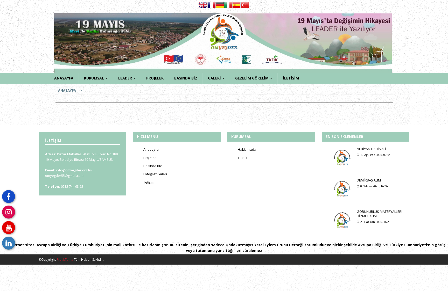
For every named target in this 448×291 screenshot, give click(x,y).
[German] (220, 6)
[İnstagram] (8, 212)
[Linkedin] (8, 243)
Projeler (149, 157)
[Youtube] (8, 227)
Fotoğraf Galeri (155, 174)
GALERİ (214, 78)
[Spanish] (236, 6)
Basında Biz (152, 165)
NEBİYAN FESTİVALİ (371, 149)
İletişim (148, 182)
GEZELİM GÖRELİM (252, 78)
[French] (211, 6)
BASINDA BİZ (185, 78)
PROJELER (155, 78)
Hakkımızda (247, 149)
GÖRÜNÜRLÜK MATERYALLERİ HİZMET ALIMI (379, 213)
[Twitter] (8, 196)
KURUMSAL (94, 78)
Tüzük (242, 157)
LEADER (125, 78)
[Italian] (228, 6)
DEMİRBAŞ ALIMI (369, 180)
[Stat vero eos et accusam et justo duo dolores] (342, 157)
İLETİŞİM (291, 78)
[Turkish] (245, 6)
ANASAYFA (63, 78)
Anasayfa (151, 149)
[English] (203, 6)
